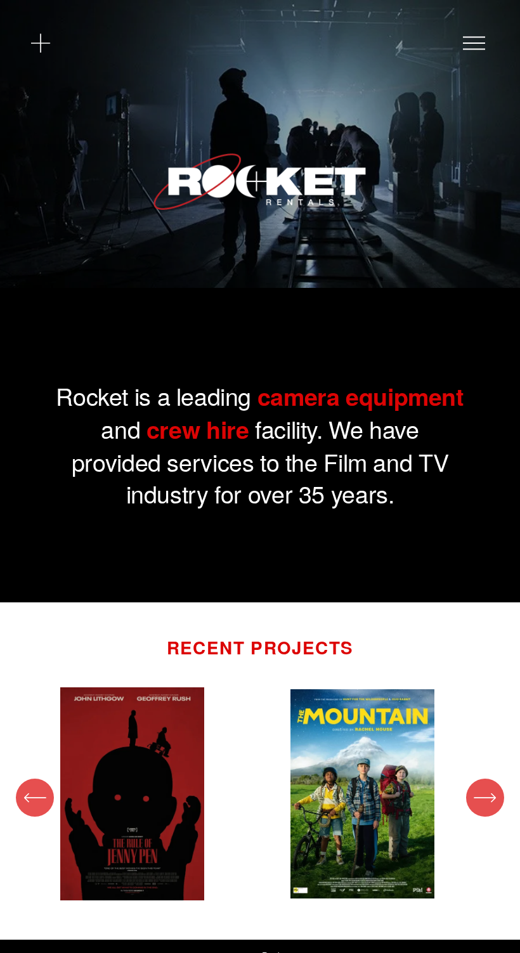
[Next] (485, 798)
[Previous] (35, 798)
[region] (260, 797)
